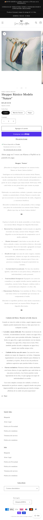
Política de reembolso (11, 431)
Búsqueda (7, 417)
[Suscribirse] (36, 488)
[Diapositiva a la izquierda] (17, 88)
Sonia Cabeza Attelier (18, 516)
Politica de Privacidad (11, 426)
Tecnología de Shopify (27, 516)
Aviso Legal (8, 422)
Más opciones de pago (21, 139)
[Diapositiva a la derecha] (26, 88)
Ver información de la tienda (12, 149)
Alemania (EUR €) (20, 502)
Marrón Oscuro (18, 112)
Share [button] (5, 396)
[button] (2, 22)
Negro (30, 112)
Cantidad (4, 117)
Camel (6, 112)
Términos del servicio (11, 435)
